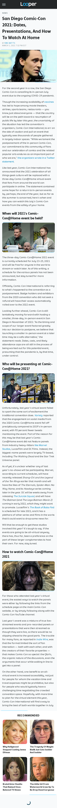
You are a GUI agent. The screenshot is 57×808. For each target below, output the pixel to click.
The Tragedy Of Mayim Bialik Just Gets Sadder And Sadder (41, 749)
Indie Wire (42, 639)
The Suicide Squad (23, 496)
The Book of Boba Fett (42, 507)
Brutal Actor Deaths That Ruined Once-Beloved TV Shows (12, 787)
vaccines (49, 102)
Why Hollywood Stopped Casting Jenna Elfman (14, 749)
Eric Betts (10, 43)
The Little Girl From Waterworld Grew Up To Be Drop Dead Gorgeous (42, 787)
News (5, 13)
